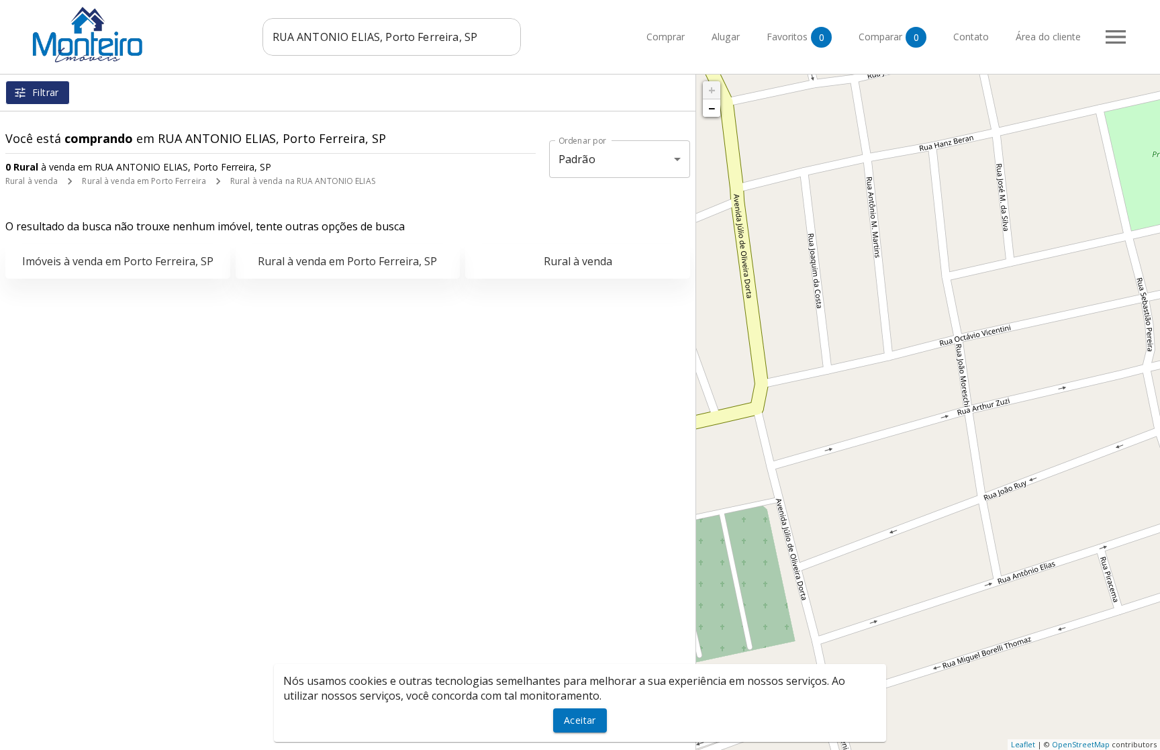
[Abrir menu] (1115, 36)
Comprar (665, 37)
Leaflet (1023, 744)
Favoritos (795, 37)
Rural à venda (31, 181)
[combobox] (391, 37)
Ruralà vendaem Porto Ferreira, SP (347, 261)
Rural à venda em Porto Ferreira (144, 181)
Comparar (889, 37)
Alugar (726, 37)
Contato (971, 37)
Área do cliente (1048, 37)
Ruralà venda (578, 261)
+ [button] (712, 90)
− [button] (711, 108)
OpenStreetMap (1081, 744)
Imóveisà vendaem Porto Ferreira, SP (117, 261)
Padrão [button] (577, 159)
